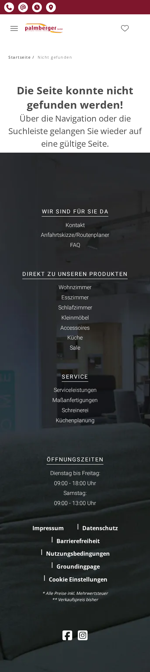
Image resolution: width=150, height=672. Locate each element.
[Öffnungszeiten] (37, 7)
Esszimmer (75, 297)
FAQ (75, 245)
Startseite (19, 57)
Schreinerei (75, 410)
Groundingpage (78, 566)
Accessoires (75, 328)
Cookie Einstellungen (78, 579)
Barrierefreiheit (78, 541)
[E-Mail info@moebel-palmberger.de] (23, 7)
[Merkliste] (124, 28)
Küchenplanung (75, 420)
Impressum (48, 528)
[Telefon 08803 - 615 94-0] (9, 7)
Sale (75, 348)
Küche (75, 338)
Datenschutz (100, 528)
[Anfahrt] (51, 7)
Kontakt (75, 225)
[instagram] (83, 635)
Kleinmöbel (75, 318)
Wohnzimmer (75, 287)
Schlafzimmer (75, 308)
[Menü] (14, 28)
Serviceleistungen (75, 390)
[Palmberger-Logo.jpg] (44, 28)
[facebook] (67, 635)
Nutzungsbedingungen (78, 553)
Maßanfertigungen (75, 400)
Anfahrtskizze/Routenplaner (75, 235)
